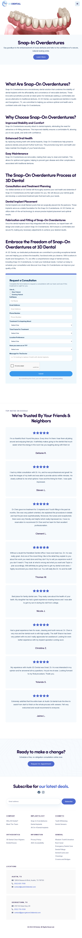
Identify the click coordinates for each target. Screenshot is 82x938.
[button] (77, 3)
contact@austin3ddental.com (25, 887)
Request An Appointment (41, 764)
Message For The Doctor (18, 353)
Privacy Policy (36, 840)
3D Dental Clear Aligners (15, 840)
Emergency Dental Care (64, 846)
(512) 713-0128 (20, 909)
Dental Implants (36, 824)
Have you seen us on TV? (18, 345)
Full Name (13, 297)
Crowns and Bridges (62, 859)
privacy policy (57, 378)
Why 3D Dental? (12, 821)
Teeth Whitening (61, 821)
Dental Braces (11, 843)
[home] (11, 3)
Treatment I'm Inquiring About (20, 321)
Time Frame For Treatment (19, 329)
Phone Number (15, 313)
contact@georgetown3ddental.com (27, 913)
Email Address (15, 305)
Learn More (41, 57)
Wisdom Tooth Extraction (64, 840)
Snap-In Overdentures (39, 821)
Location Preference (17, 337)
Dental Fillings (60, 849)
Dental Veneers (60, 824)
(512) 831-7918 (19, 884)
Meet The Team (12, 824)
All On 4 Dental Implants (39, 828)
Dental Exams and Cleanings (61, 854)
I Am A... (12, 289)
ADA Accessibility (37, 843)
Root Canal (59, 843)
